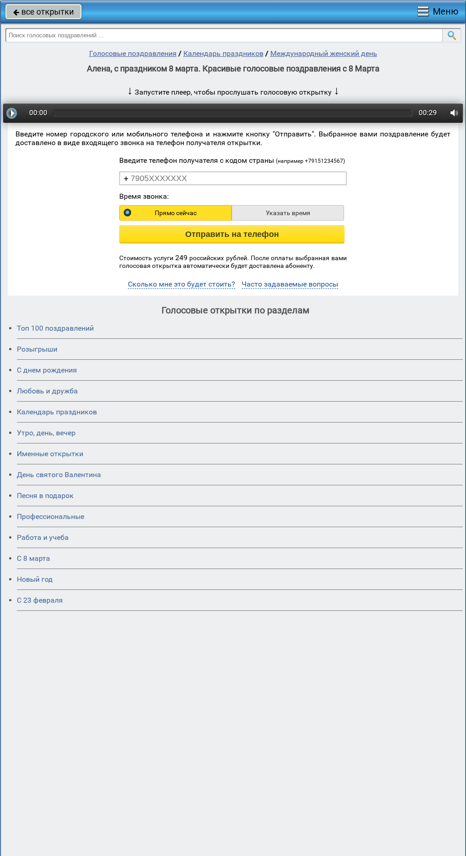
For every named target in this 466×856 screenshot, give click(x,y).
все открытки (43, 11)
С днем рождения (47, 370)
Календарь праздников (223, 53)
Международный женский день (323, 53)
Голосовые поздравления (133, 53)
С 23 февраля (40, 600)
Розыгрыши (37, 349)
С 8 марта (33, 558)
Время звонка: (144, 196)
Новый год (35, 579)
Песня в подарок (45, 495)
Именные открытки (50, 453)
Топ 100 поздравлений (55, 328)
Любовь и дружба (47, 391)
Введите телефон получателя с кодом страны (232, 160)
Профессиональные (50, 516)
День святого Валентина (59, 474)
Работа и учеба (43, 537)
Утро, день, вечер (46, 432)
